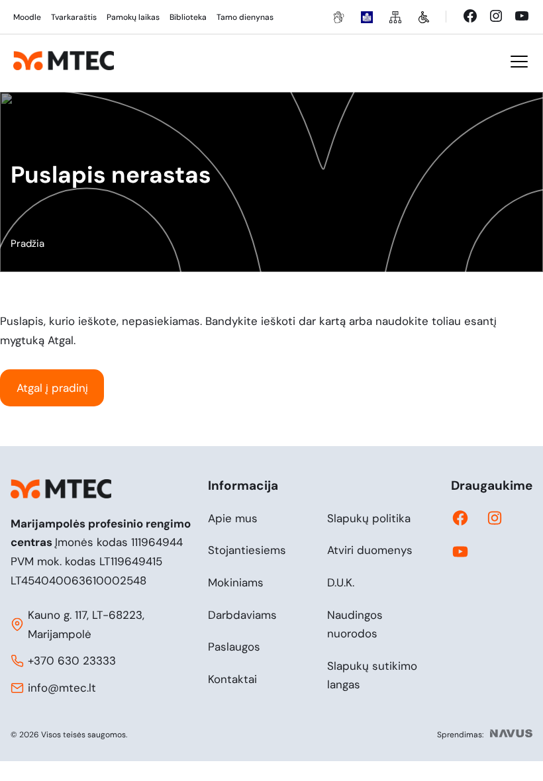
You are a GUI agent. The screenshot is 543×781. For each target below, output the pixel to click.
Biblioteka (188, 17)
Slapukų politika (369, 518)
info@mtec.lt (62, 687)
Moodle (27, 17)
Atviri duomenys (370, 550)
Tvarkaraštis (74, 17)
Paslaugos (234, 646)
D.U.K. (340, 582)
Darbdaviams (242, 615)
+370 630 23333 (72, 660)
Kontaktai (232, 679)
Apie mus (233, 518)
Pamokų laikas (133, 17)
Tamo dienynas (245, 17)
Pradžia (27, 243)
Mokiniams (236, 582)
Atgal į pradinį (52, 388)
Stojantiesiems (247, 550)
